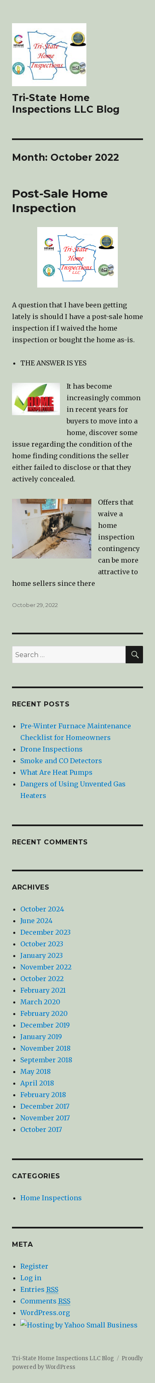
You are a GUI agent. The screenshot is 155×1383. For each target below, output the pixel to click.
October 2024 (42, 909)
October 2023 (41, 944)
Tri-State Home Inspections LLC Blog (65, 103)
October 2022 (42, 978)
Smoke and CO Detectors (61, 761)
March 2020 (40, 1002)
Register (34, 1266)
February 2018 (43, 1094)
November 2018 (45, 1048)
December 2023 (45, 932)
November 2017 (45, 1118)
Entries (39, 1289)
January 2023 (41, 955)
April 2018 (37, 1083)
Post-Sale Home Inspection (60, 200)
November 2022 (46, 967)
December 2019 (45, 1025)
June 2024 (36, 920)
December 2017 (44, 1106)
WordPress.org (45, 1312)
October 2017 (41, 1129)
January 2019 (41, 1036)
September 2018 (46, 1060)
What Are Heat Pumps (56, 772)
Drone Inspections (51, 749)
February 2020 (44, 1013)
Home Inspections (51, 1198)
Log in (30, 1278)
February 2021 (43, 990)
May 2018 (35, 1071)
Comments (45, 1301)
